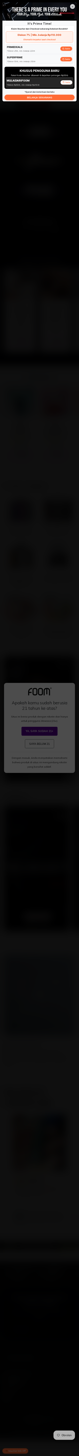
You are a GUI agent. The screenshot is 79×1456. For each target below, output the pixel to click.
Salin (67, 48)
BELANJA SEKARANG (39, 97)
